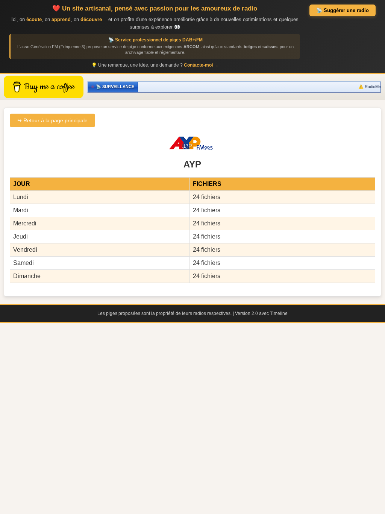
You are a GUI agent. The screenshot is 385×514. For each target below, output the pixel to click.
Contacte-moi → (201, 65)
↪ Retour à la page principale (52, 120)
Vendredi (25, 249)
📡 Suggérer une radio (342, 10)
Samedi (23, 263)
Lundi (20, 197)
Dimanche (27, 276)
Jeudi (20, 236)
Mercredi (24, 223)
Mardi (20, 210)
